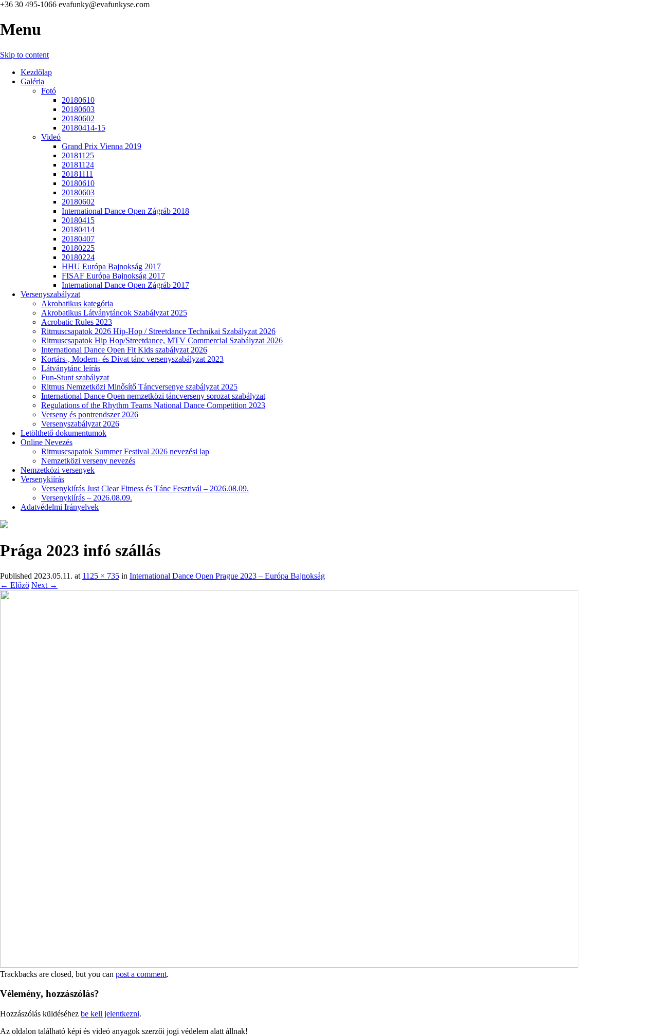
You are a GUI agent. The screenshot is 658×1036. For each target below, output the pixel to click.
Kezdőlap (36, 72)
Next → (44, 585)
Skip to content (24, 54)
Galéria (32, 81)
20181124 (78, 164)
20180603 (78, 109)
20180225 (78, 248)
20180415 (78, 220)
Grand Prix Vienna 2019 (101, 146)
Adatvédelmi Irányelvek (60, 507)
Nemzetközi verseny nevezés (88, 460)
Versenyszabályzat (50, 294)
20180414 (78, 229)
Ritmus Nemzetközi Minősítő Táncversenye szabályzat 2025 (139, 386)
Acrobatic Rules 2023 (76, 322)
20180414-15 (83, 127)
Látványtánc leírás (70, 368)
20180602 (78, 118)
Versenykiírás (42, 479)
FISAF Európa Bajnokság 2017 (113, 275)
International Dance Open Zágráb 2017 (125, 285)
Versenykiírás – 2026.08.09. (86, 497)
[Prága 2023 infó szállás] (289, 964)
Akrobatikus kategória (77, 303)
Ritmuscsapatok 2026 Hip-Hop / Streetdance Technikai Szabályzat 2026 (158, 331)
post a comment (141, 974)
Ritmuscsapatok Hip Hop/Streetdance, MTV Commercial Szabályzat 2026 (162, 340)
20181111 (77, 174)
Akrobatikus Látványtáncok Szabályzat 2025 (114, 312)
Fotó (48, 90)
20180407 (78, 238)
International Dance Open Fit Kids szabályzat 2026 (124, 349)
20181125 (78, 155)
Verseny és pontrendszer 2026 (89, 414)
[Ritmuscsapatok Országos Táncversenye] (4, 525)
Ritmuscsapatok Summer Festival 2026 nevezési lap (125, 451)
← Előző (14, 585)
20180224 (78, 257)
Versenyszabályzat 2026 (80, 423)
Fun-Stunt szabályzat (75, 377)
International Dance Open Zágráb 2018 (125, 211)
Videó (51, 137)
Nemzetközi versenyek (58, 470)
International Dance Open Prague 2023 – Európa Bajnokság (227, 575)
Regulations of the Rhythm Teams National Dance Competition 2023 (153, 405)
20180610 (78, 100)
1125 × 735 (100, 575)
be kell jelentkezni (110, 1013)
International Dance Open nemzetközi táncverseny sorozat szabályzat (153, 396)
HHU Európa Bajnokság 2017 (111, 266)
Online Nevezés (46, 442)
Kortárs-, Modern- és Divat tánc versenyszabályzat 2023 (132, 359)
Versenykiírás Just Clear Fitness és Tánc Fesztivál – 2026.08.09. (145, 488)
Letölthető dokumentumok (63, 433)
